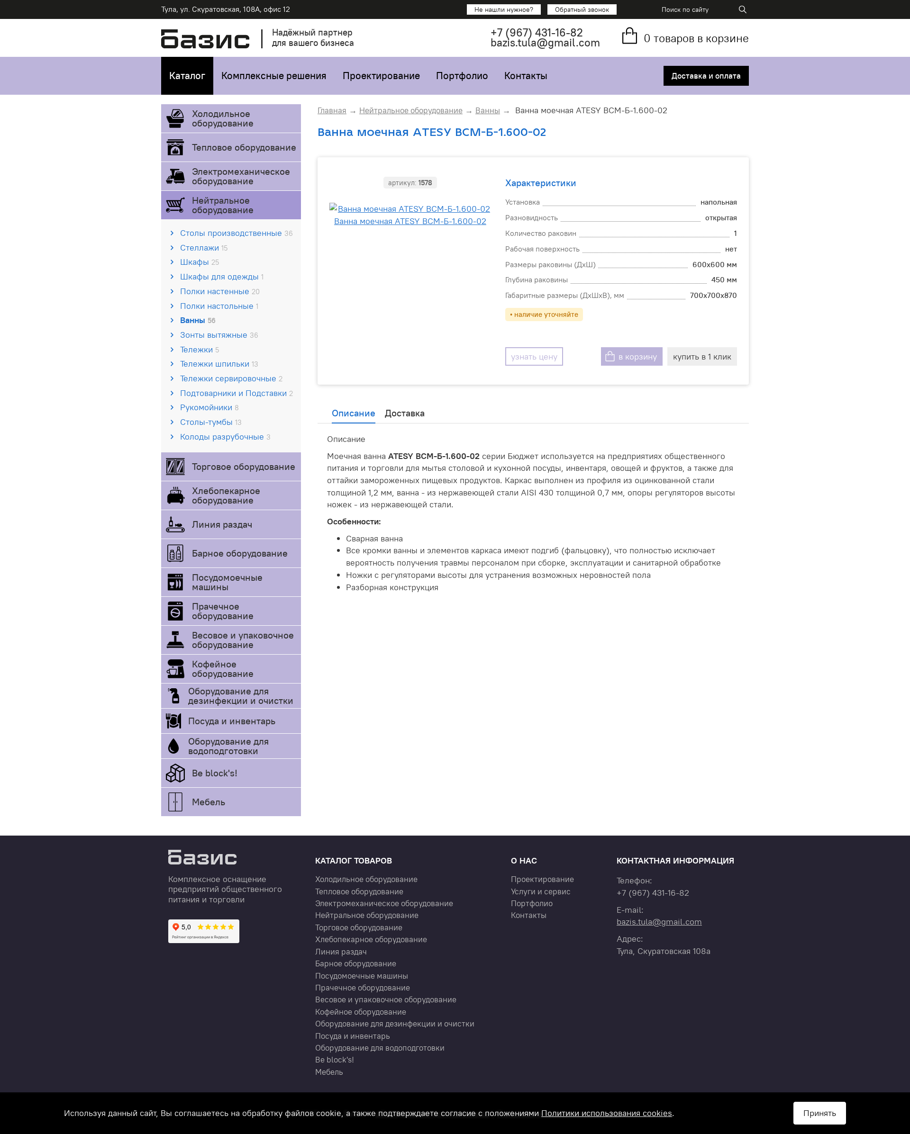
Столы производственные (236, 232)
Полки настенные (220, 291)
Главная (332, 110)
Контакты (525, 75)
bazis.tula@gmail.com (545, 42)
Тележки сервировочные (231, 378)
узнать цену (534, 356)
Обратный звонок (582, 9)
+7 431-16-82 (537, 32)
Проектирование (381, 75)
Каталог (187, 75)
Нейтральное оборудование (223, 205)
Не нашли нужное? (503, 9)
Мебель (208, 802)
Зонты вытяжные (219, 334)
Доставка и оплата (706, 76)
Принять (819, 1112)
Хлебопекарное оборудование (226, 495)
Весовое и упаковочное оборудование (243, 639)
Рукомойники (209, 407)
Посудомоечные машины (227, 582)
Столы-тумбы (211, 421)
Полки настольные (219, 305)
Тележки (199, 349)
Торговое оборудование (243, 466)
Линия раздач (222, 524)
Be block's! (214, 773)
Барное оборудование (240, 553)
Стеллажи (204, 247)
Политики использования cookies (606, 1112)
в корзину (638, 356)
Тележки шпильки (219, 363)
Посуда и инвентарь (231, 721)
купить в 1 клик (702, 356)
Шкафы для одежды (222, 276)
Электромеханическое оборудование (241, 176)
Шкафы (199, 261)
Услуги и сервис (541, 891)
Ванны (198, 320)
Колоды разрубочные (225, 436)
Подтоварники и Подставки (236, 392)
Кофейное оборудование (223, 668)
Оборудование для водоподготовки (228, 745)
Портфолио (462, 75)
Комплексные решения (274, 75)
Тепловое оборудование (244, 147)
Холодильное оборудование (223, 118)
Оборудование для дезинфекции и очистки (240, 695)
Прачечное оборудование (223, 610)
